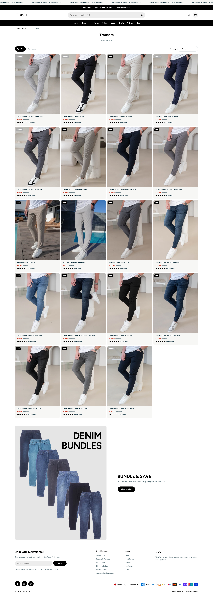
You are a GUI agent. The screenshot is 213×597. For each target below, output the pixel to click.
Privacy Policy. (53, 569)
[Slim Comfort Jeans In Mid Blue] (175, 230)
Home (17, 28)
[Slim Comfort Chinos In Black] (83, 84)
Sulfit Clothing (26, 591)
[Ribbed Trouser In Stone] (37, 230)
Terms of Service (191, 591)
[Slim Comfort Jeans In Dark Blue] (175, 303)
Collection (26, 28)
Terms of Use (42, 569)
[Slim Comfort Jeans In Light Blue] (37, 303)
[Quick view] (56, 59)
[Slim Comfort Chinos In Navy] (175, 84)
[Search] (142, 15)
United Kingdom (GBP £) (126, 584)
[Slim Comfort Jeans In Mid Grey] (83, 376)
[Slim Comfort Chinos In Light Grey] (37, 84)
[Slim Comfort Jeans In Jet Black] (129, 303)
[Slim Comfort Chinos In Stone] (129, 84)
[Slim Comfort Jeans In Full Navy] (129, 376)
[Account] (188, 15)
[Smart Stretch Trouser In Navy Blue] (129, 157)
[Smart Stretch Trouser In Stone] (83, 157)
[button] (16, 7)
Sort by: (173, 49)
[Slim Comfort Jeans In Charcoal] (37, 376)
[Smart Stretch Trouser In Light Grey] (175, 157)
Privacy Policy (177, 591)
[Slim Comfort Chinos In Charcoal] (37, 157)
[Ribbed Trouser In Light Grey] (83, 230)
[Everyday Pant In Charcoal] (129, 230)
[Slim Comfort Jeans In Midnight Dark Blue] (83, 303)
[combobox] (106, 15)
